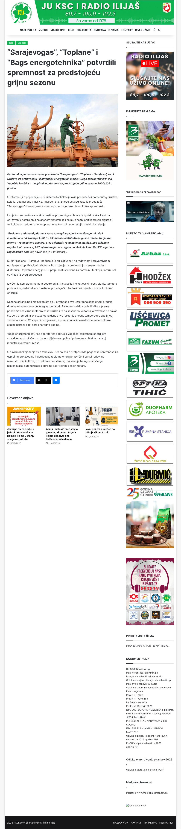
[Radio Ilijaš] (90, 12)
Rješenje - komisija (136, 702)
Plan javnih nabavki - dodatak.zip (144, 676)
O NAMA (113, 29)
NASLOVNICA (28, 29)
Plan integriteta (134, 691)
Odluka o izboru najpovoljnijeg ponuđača (148, 687)
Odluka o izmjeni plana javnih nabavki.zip (148, 680)
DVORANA (100, 29)
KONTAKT (127, 29)
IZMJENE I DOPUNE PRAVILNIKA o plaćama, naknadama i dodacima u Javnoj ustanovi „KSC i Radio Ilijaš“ (150, 713)
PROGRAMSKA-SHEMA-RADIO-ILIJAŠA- (148, 646)
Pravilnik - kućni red (137, 698)
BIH (11, 43)
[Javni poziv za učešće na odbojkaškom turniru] (101, 416)
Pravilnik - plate (134, 695)
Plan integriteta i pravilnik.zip (142, 672)
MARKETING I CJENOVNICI (158, 822)
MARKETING (58, 29)
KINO (71, 29)
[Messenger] (56, 380)
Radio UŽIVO (142, 29)
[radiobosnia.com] (136, 805)
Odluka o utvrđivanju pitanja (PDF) (145, 769)
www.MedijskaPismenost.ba (152, 792)
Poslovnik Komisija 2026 (139, 706)
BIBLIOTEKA (84, 29)
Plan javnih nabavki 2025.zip (141, 683)
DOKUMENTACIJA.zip (138, 669)
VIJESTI (43, 29)
